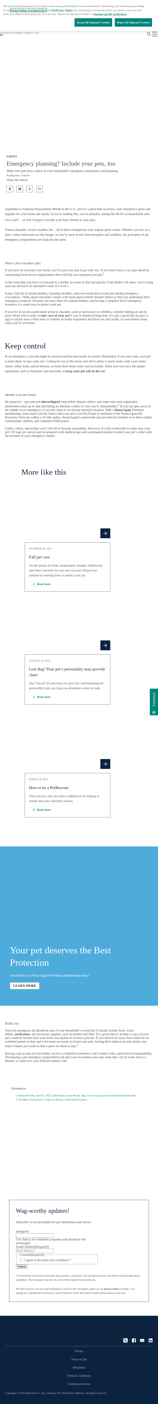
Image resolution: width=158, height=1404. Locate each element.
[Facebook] (133, 1340)
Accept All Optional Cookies (93, 22)
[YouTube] (142, 1340)
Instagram (22, 1231)
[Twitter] (125, 1340)
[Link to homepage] (21, 1332)
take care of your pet (55, 315)
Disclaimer (79, 1367)
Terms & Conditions (79, 1375)
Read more (44, 584)
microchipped (50, 401)
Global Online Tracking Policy (28, 10)
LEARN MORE (24, 985)
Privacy (79, 1351)
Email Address (32, 1246)
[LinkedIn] (150, 1340)
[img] (67, 511)
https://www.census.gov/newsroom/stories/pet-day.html (108, 1095)
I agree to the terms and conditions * (47, 1260)
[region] (79, 15)
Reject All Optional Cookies (133, 22)
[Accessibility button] (146, 1392)
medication (22, 1034)
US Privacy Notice (62, 10)
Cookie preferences (79, 1384)
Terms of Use (79, 1359)
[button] (154, 702)
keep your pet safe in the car (85, 371)
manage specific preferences (110, 14)
